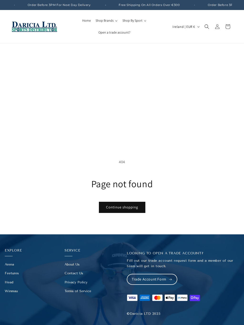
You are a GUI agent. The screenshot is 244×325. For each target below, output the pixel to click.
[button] (207, 26)
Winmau (11, 291)
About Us (72, 264)
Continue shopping (122, 207)
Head (9, 282)
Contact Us (74, 273)
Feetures (12, 273)
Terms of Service (78, 291)
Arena (9, 264)
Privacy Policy (76, 282)
